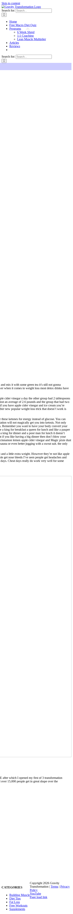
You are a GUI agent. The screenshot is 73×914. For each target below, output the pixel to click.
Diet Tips (15, 898)
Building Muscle (19, 895)
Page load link (38, 897)
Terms (54, 886)
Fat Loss (14, 902)
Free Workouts (18, 905)
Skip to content (11, 3)
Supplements (17, 909)
